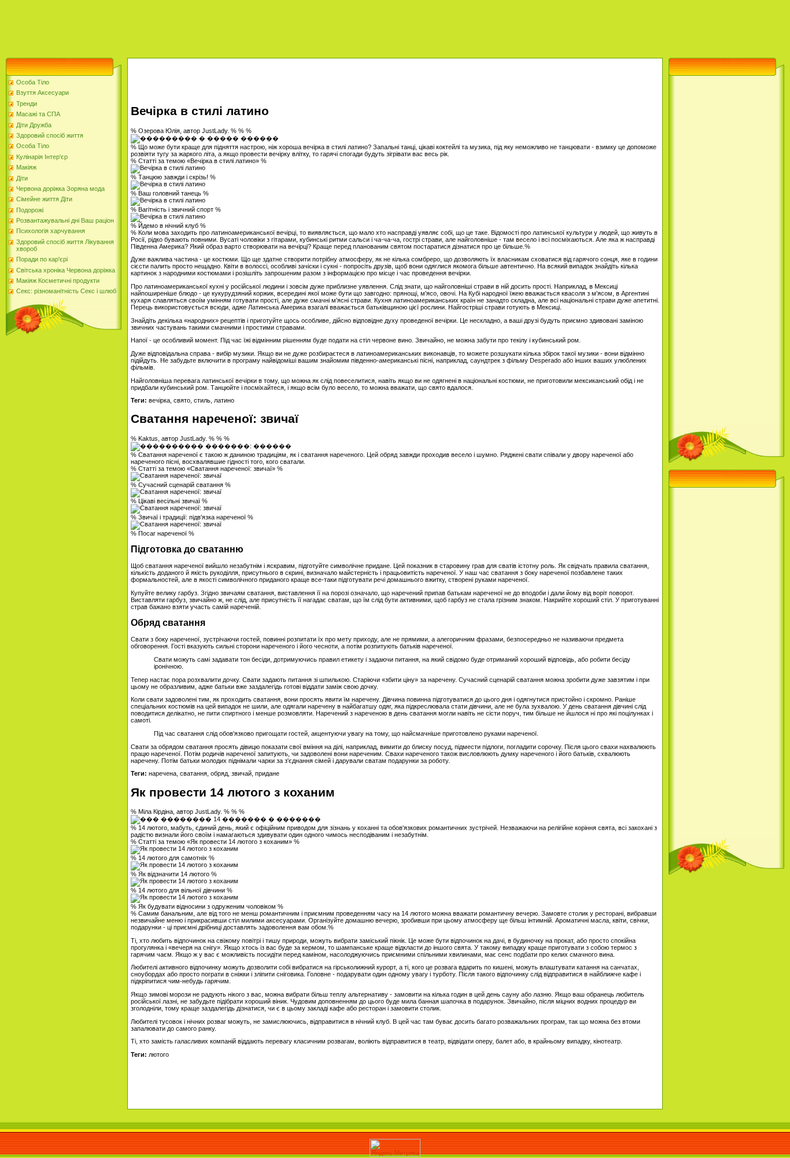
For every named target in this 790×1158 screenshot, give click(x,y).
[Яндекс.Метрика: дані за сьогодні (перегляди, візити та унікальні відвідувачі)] (395, 1148)
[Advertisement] (210, 26)
